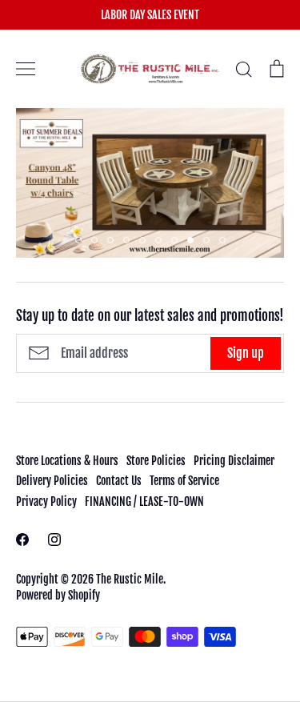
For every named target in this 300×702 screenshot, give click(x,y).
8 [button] (190, 240)
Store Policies (156, 460)
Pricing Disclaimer (234, 460)
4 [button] (126, 240)
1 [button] (78, 240)
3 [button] (110, 240)
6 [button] (158, 240)
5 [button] (142, 240)
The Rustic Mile (129, 579)
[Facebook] (22, 539)
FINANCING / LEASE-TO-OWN (144, 501)
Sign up (245, 353)
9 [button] (206, 240)
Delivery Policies (52, 480)
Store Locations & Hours (67, 460)
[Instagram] (54, 539)
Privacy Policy (46, 501)
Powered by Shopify (58, 595)
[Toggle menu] (25, 69)
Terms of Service (184, 480)
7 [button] (174, 240)
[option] (150, 183)
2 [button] (94, 240)
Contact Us (119, 480)
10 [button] (222, 240)
